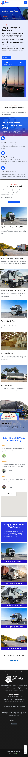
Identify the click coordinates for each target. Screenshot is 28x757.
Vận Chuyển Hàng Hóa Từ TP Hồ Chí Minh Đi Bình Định (14, 704)
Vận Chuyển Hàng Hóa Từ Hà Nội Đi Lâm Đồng (14, 701)
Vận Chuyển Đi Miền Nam (14, 583)
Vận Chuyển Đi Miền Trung (14, 605)
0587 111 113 (15, 720)
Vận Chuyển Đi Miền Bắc (14, 561)
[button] (2, 660)
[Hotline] (16, 723)
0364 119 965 (15, 718)
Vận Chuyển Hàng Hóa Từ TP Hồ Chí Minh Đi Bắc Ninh (14, 706)
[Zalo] (14, 723)
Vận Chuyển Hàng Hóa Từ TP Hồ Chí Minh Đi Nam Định (14, 699)
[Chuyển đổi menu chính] (25, 2)
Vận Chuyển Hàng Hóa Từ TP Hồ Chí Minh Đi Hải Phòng (14, 696)
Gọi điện (25, 752)
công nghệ (21, 46)
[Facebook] (12, 723)
